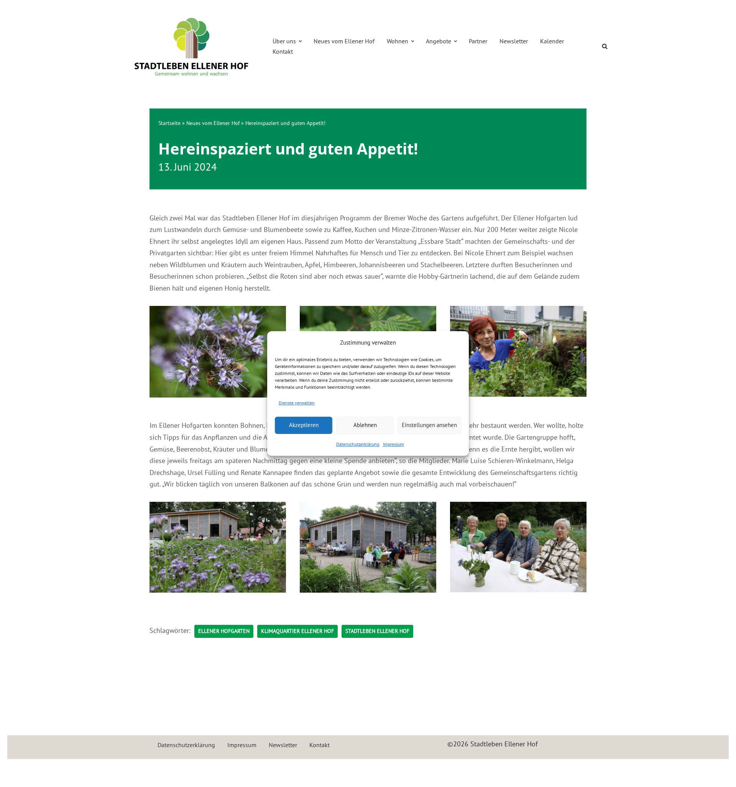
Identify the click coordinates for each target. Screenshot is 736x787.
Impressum (393, 444)
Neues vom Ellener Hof (344, 41)
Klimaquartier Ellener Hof (297, 631)
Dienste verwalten (297, 403)
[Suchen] (605, 46)
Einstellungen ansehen (429, 425)
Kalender (552, 41)
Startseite (169, 123)
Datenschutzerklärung (357, 444)
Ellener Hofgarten (224, 631)
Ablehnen (365, 425)
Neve (132, 769)
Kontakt (283, 51)
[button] (300, 41)
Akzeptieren (304, 425)
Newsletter (513, 41)
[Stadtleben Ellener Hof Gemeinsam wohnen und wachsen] (192, 46)
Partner (478, 41)
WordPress (207, 769)
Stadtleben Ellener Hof (377, 631)
